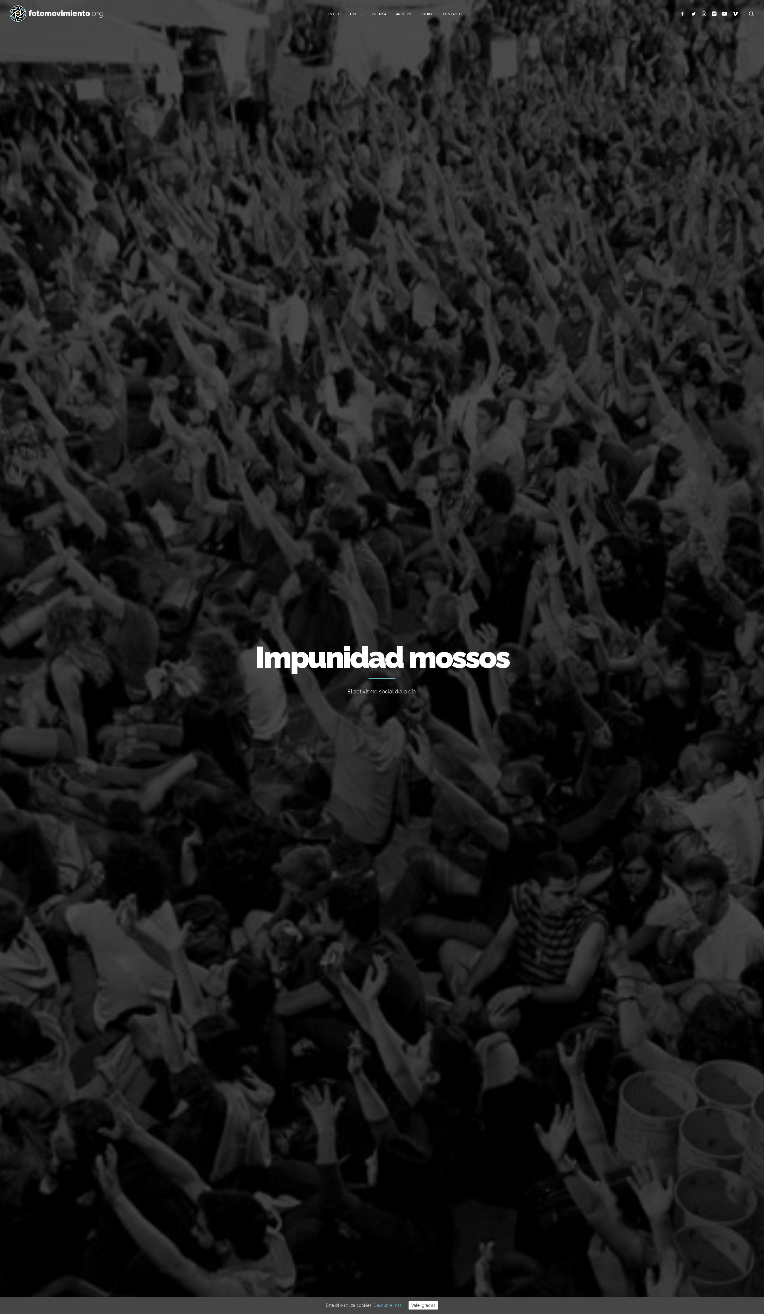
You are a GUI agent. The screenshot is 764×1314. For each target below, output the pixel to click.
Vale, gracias (423, 1305)
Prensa (379, 14)
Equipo (427, 14)
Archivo (403, 14)
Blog (353, 14)
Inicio (333, 14)
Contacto (452, 14)
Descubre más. (388, 1305)
